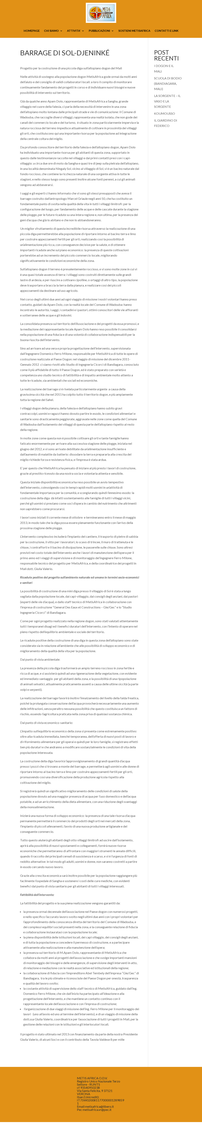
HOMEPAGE (32, 30)
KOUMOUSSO (164, 113)
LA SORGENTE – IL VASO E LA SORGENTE (167, 101)
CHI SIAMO (51, 30)
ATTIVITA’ (73, 30)
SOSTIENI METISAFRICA (134, 30)
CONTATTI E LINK (167, 30)
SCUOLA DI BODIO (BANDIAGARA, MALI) (168, 83)
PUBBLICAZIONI (99, 30)
